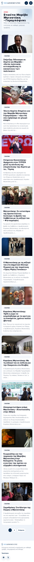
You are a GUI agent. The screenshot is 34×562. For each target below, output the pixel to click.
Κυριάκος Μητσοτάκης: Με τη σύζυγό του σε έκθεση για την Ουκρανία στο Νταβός (17, 362)
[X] (8, 557)
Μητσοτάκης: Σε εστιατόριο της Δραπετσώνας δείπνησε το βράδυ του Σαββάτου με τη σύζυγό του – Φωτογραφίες (16, 216)
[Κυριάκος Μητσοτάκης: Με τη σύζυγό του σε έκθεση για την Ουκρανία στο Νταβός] (17, 345)
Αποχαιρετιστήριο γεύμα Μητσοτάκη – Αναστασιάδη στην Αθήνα (16, 409)
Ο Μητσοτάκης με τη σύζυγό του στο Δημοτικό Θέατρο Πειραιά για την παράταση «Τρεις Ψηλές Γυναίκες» (16, 266)
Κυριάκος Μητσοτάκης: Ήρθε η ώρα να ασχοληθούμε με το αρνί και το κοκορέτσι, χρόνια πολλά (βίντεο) (17, 316)
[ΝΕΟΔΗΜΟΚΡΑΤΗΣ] (10, 3)
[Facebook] (3, 557)
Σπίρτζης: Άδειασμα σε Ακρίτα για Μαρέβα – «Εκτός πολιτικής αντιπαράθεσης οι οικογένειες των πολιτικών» (14, 65)
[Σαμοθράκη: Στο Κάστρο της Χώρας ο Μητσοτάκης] (17, 492)
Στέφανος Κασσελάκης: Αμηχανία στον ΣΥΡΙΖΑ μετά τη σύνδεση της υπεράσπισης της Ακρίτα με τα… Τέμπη (16, 164)
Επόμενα (21, 530)
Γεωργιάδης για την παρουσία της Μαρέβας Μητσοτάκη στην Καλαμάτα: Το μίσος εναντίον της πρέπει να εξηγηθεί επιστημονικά (15, 460)
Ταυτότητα (5, 553)
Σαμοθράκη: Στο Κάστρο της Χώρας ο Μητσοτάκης (17, 508)
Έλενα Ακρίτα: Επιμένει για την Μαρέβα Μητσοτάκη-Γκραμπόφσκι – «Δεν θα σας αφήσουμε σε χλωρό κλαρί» (16, 115)
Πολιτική (7, 56)
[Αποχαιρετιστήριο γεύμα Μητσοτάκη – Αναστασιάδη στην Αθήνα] (17, 391)
